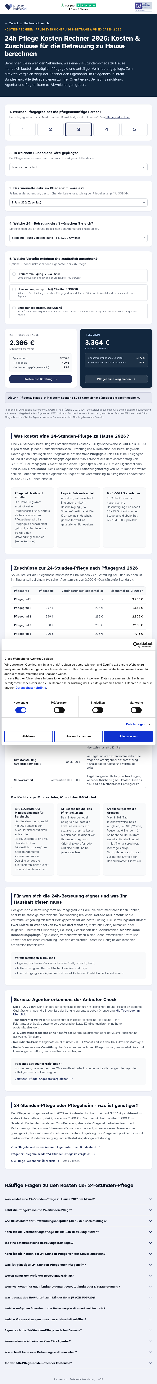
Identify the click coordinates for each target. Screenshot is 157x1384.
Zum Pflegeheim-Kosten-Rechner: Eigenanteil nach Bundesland (53, 1147)
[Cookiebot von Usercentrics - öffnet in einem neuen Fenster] (136, 645)
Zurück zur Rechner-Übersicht (29, 23)
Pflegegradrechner (117, 117)
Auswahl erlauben (78, 736)
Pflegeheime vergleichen (114, 379)
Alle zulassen (128, 736)
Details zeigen (135, 724)
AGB (100, 1379)
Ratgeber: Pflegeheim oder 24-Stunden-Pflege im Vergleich (51, 1154)
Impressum (60, 1379)
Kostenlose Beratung (38, 379)
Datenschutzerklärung (82, 1379)
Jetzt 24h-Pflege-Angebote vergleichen (42, 1078)
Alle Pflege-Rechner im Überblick (33, 1161)
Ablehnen (28, 736)
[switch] (59, 710)
